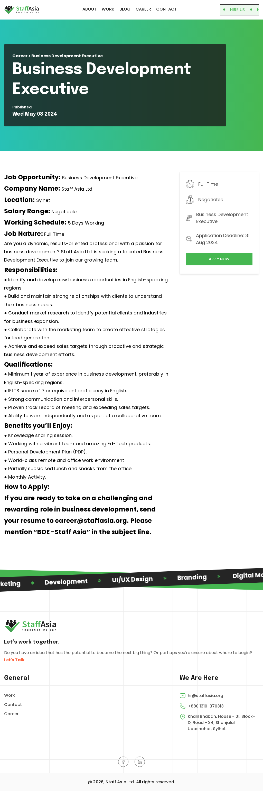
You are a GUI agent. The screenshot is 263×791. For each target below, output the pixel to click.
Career (11, 714)
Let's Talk (14, 660)
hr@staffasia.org (205, 696)
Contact (13, 705)
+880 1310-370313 (206, 706)
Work (9, 695)
